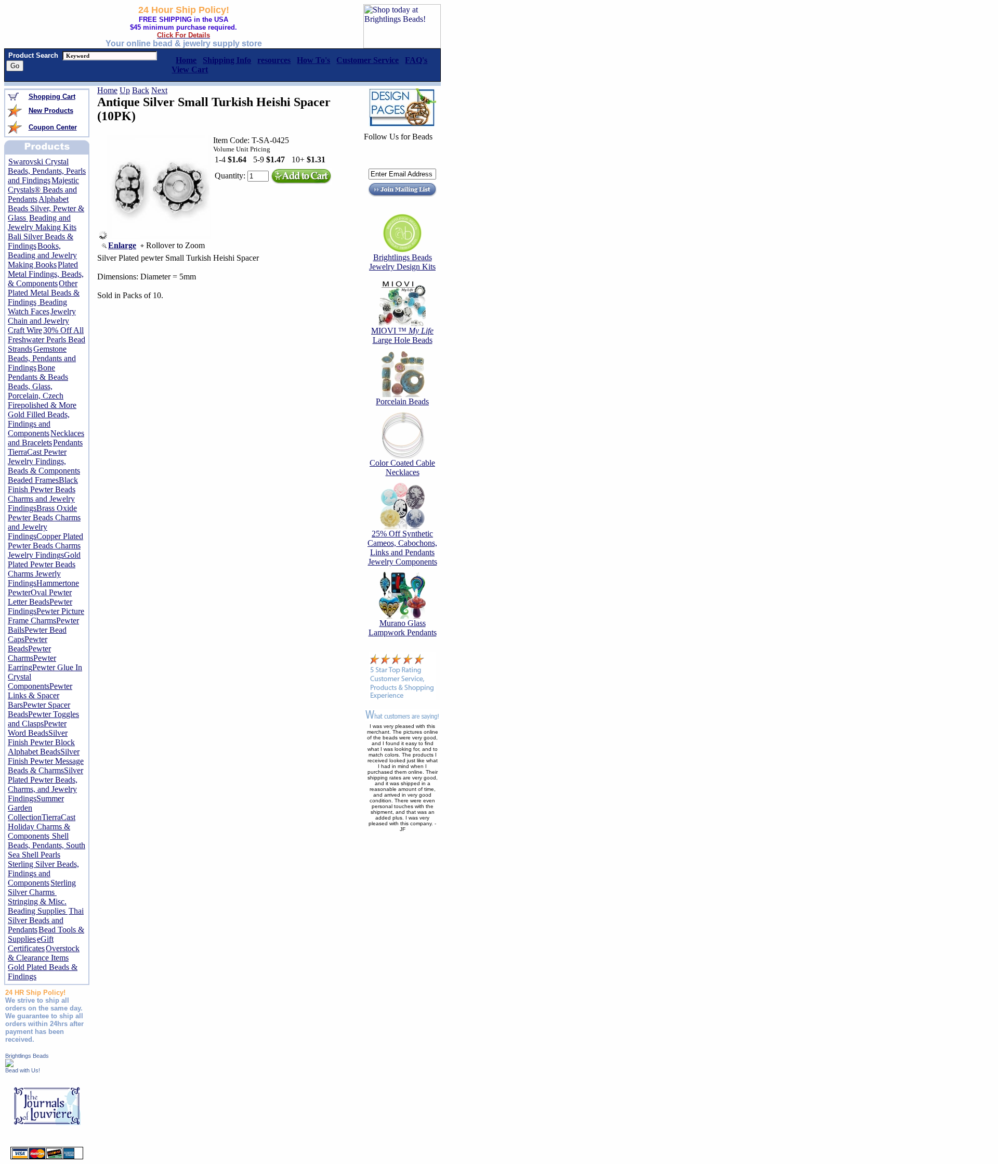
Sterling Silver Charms (42, 887)
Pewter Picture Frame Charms (46, 616)
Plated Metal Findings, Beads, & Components (46, 274)
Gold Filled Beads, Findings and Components (39, 424)
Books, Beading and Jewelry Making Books (42, 255)
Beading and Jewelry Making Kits (42, 222)
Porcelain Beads (402, 401)
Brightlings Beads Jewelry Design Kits (402, 262)
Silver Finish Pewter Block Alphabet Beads (41, 742)
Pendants (68, 442)
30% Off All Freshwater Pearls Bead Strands (46, 339)
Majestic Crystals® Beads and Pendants (43, 189)
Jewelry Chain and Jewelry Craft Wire (42, 321)
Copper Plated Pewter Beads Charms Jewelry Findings (45, 545)
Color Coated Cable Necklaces (402, 467)
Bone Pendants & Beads (38, 372)
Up (125, 90)
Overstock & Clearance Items (44, 953)
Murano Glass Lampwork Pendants (403, 628)
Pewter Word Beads (37, 728)
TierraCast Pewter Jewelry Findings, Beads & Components (44, 461)
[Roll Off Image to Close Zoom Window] (159, 236)
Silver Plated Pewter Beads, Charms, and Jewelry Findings (45, 784)
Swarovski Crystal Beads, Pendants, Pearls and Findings (47, 171)
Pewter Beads (27, 644)
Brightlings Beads (27, 1056)
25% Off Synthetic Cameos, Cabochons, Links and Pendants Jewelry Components (402, 547)
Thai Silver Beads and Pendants (46, 920)
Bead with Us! (22, 1070)
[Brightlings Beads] (9, 1064)
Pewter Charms (29, 653)
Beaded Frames (33, 480)
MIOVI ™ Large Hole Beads (402, 335)
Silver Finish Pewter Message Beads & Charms (46, 761)
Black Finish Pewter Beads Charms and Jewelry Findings (43, 494)
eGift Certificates (31, 944)
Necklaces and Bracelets (46, 438)
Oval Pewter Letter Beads (40, 597)
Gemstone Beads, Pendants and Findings (42, 358)
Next (159, 90)
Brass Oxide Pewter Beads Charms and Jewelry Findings (44, 522)
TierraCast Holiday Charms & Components (41, 826)
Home (107, 90)
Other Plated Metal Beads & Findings (44, 292)
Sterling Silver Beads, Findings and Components (43, 873)
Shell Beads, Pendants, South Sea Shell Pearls (46, 845)
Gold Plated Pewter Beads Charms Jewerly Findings (44, 569)
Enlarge (122, 245)
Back (140, 90)
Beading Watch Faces (37, 307)
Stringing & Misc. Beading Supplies (38, 906)
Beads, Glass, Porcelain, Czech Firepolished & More (42, 396)
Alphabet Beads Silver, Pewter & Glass (46, 208)
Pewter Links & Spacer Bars (40, 695)
